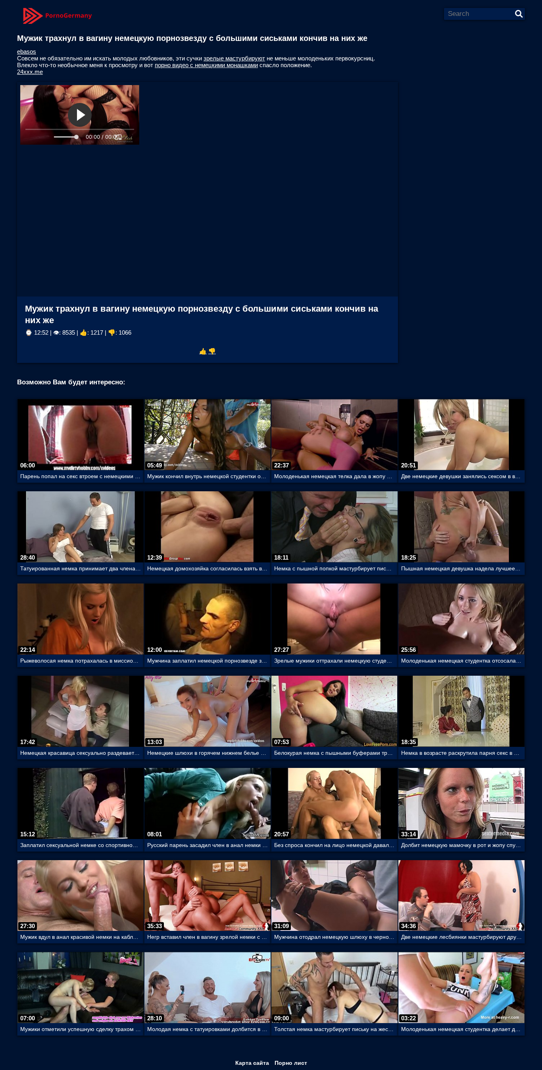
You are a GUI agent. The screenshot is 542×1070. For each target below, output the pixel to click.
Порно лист (291, 1063)
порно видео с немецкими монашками (206, 65)
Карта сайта (252, 1063)
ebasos (26, 51)
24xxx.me (30, 71)
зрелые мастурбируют (234, 58)
